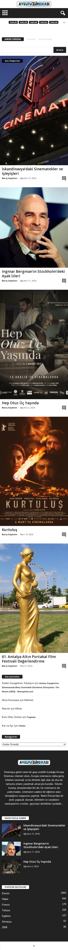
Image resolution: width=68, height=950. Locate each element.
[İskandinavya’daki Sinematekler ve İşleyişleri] (34, 110)
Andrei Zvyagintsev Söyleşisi (18, 683)
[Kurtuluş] (34, 471)
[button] (62, 13)
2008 (4, 927)
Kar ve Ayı (7, 725)
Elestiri (5, 893)
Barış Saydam (9, 178)
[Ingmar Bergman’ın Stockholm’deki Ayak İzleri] (34, 227)
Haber (5, 899)
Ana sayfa (31, 39)
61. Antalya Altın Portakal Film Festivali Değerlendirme (29, 659)
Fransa (5, 904)
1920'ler (13, 22)
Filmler (22, 726)
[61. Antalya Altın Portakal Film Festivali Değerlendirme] (34, 598)
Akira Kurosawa (10, 700)
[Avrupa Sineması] (34, 4)
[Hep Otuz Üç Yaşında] (34, 344)
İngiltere (6, 916)
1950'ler (43, 22)
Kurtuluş (9, 529)
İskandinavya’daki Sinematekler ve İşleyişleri (32, 171)
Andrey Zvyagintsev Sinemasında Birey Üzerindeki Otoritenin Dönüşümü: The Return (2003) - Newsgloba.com (30, 687)
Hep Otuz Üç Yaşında (20, 402)
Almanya (7, 921)
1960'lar (53, 22)
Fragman (31, 717)
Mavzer (6, 708)
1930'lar (23, 22)
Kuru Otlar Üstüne (12, 717)
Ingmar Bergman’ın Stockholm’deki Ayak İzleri (33, 273)
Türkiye (6, 910)
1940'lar (33, 22)
